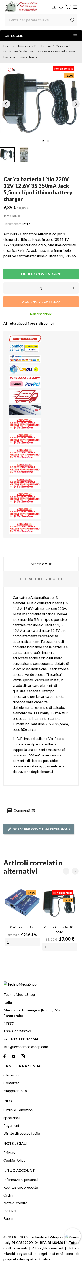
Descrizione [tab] (41, 564)
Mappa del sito (15, 1090)
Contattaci (11, 1083)
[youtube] (13, 1056)
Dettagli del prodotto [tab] (41, 579)
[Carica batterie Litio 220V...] (59, 904)
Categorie (14, 36)
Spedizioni (11, 1117)
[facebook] (4, 1056)
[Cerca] (72, 20)
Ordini (8, 1195)
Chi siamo (11, 1075)
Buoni (8, 1218)
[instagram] (23, 1056)
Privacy (9, 1152)
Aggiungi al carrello (41, 302)
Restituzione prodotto (20, 1187)
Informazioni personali (20, 1179)
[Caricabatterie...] (22, 904)
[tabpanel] (41, 104)
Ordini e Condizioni (18, 1110)
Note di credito (15, 1203)
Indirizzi (9, 1210)
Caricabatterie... (22, 927)
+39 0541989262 (17, 1031)
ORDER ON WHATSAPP (41, 273)
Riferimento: (12, 224)
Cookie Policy (14, 1160)
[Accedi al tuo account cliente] (53, 7)
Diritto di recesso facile (21, 1133)
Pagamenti (11, 1125)
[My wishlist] (61, 7)
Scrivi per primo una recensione (41, 829)
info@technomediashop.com (25, 1046)
